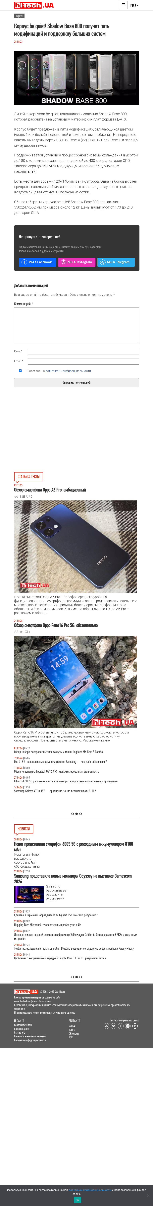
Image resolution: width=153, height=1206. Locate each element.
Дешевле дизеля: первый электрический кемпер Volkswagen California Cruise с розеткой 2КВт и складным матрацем (75, 937)
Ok (77, 1200)
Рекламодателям (23, 1025)
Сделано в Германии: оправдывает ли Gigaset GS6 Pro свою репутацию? (56, 915)
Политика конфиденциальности (30, 1040)
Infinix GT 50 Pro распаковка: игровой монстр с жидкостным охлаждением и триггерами (66, 781)
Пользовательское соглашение (30, 1036)
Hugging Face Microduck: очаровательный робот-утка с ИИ (47, 925)
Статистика (19, 1032)
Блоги (72, 1030)
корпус (19, 16)
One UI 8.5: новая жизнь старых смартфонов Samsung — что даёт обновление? (60, 762)
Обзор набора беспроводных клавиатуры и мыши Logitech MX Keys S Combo (58, 752)
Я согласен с (58, 371)
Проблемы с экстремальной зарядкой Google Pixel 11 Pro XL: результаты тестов (60, 958)
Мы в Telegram (118, 262)
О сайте (19, 1020)
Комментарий (23, 304)
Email (18, 361)
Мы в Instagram (80, 262)
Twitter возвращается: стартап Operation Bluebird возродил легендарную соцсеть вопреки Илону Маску (74, 948)
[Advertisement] (46, 439)
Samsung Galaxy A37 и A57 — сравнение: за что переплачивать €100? (55, 791)
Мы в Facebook (40, 262)
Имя (18, 351)
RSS (71, 1037)
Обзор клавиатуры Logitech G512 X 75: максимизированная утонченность (56, 771)
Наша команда (21, 1029)
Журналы (74, 1033)
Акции (72, 1026)
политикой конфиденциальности (68, 371)
